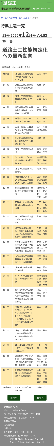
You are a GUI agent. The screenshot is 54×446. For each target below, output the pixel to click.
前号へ (13, 397)
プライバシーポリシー (25, 431)
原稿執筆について (27, 417)
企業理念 (8, 428)
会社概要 (8, 431)
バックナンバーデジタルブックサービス (22, 413)
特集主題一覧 (15, 17)
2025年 (26, 17)
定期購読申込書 (11, 406)
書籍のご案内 (10, 421)
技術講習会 (9, 424)
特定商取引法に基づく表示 (16, 435)
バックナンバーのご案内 (15, 410)
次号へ (40, 397)
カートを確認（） (43, 8)
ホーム (4, 17)
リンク (34, 435)
